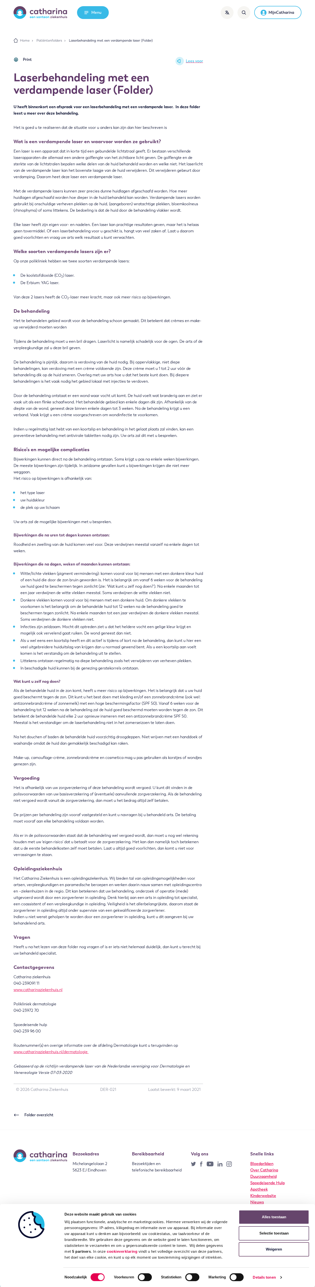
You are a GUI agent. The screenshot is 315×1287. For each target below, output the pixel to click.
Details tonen (264, 1277)
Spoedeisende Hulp (267, 1183)
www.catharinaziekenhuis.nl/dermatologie (51, 1051)
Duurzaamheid (263, 1176)
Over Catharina (264, 1170)
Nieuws (257, 1202)
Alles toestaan (274, 1217)
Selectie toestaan (274, 1233)
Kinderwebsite (263, 1195)
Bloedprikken (261, 1163)
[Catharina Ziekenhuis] (40, 12)
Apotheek (259, 1189)
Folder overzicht (38, 1115)
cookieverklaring (122, 1251)
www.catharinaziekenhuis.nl (38, 989)
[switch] (145, 1277)
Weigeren (274, 1249)
